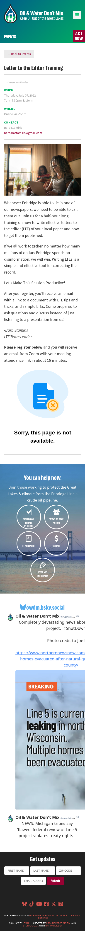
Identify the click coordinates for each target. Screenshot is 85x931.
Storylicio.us (31, 925)
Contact (43, 918)
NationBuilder (53, 925)
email (27, 923)
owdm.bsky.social (45, 607)
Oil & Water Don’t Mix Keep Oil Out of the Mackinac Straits (33, 13)
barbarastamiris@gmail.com (23, 133)
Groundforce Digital (58, 923)
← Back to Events (19, 53)
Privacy (75, 915)
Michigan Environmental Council (48, 915)
